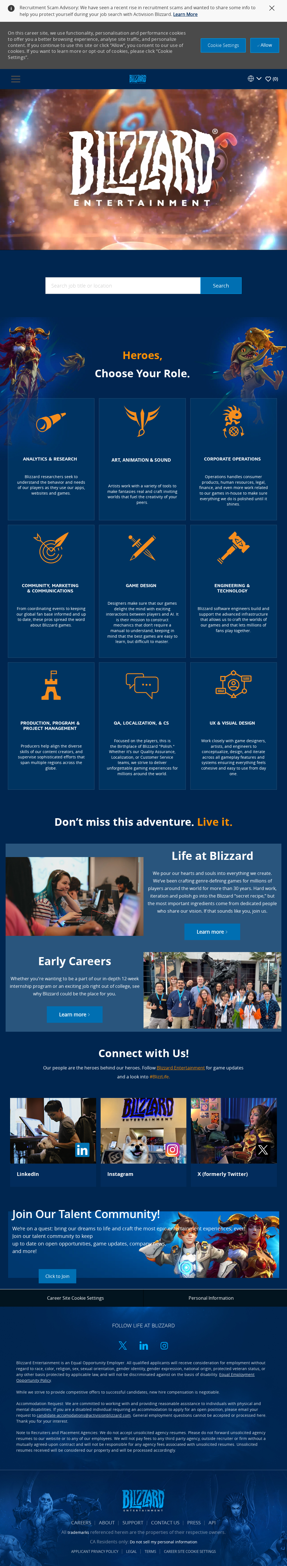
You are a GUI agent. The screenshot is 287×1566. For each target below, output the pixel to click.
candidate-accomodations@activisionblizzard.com (84, 1415)
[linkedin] (143, 1346)
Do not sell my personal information (163, 1541)
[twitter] (123, 1346)
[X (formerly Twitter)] (234, 1142)
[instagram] (164, 1346)
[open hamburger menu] (15, 79)
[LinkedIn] (53, 1142)
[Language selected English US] (254, 78)
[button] (223, 45)
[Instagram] (143, 1142)
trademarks (78, 1532)
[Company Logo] (137, 78)
